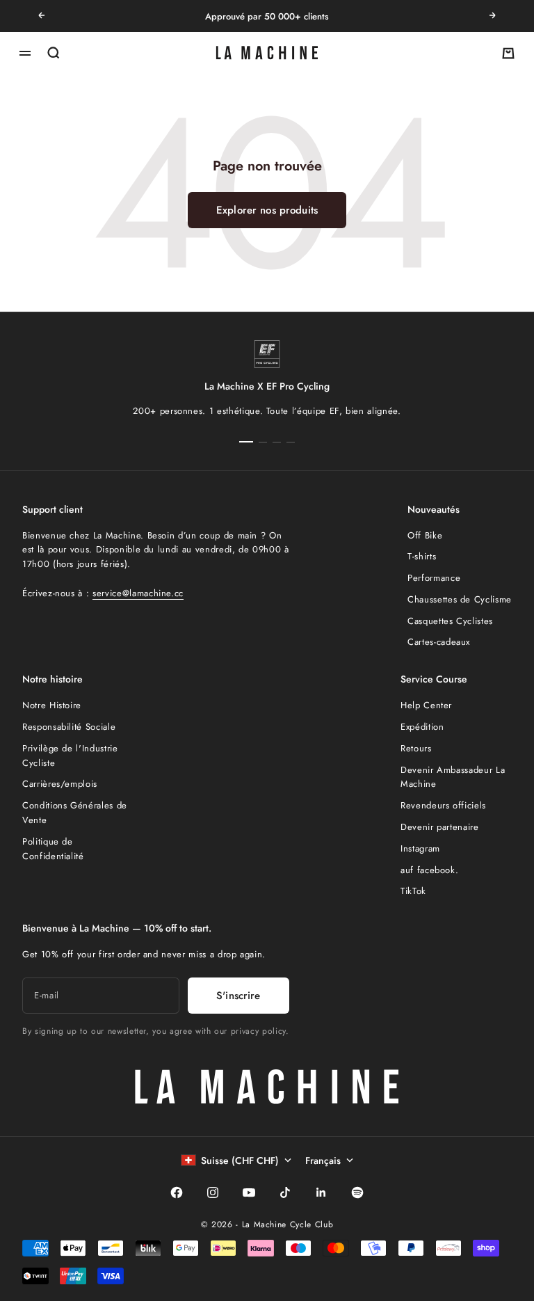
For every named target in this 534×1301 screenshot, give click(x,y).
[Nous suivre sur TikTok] (285, 1192)
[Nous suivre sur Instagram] (213, 1192)
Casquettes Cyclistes (450, 621)
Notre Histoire (51, 705)
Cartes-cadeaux (438, 641)
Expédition (422, 726)
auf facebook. (429, 870)
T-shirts (421, 556)
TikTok (413, 890)
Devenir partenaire (439, 826)
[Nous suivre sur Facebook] (177, 1192)
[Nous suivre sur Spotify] (357, 1192)
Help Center (426, 705)
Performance (433, 577)
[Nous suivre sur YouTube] (249, 1192)
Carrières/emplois (59, 783)
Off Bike (424, 535)
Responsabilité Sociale (68, 726)
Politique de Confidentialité (53, 849)
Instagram (420, 848)
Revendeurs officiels (443, 805)
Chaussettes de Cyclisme (459, 599)
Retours (416, 748)
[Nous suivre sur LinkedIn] (321, 1192)
